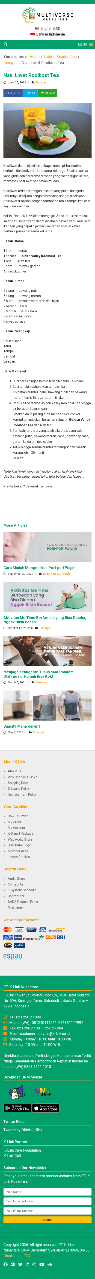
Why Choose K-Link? (22, 777)
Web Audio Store (20, 839)
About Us (14, 771)
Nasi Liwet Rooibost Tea (31, 75)
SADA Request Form (23, 902)
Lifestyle (65, 573)
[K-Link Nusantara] (47, 13)
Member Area (18, 851)
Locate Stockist (19, 857)
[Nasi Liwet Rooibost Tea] (47, 130)
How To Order (18, 816)
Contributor (16, 896)
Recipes (10, 63)
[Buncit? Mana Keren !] (47, 705)
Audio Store (16, 878)
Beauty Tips (50, 573)
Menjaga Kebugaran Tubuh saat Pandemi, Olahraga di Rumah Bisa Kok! (39, 674)
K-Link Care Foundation (22, 1150)
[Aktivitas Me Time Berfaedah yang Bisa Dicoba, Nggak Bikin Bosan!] (47, 597)
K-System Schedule (22, 890)
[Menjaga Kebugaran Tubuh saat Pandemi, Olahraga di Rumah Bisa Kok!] (47, 651)
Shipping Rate (18, 783)
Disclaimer (15, 908)
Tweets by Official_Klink (22, 1130)
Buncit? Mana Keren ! (21, 726)
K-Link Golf (12, 1156)
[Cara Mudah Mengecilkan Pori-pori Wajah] (47, 547)
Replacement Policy (22, 794)
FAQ (27, 1256)
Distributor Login (20, 845)
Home (35, 57)
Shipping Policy (19, 788)
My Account (16, 828)
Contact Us (16, 884)
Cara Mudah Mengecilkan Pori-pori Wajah (39, 568)
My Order (14, 822)
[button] (82, 44)
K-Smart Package (20, 833)
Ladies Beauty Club (60, 57)
